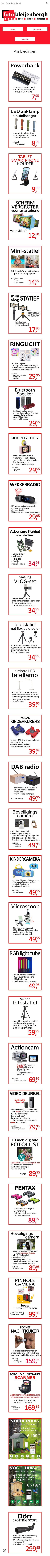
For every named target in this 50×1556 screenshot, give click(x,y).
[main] (25, 51)
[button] (3, 3)
